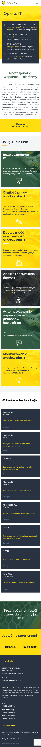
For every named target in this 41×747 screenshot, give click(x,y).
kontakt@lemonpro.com (11, 680)
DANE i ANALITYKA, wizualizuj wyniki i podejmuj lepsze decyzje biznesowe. (21, 46)
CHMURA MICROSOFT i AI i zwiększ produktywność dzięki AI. (20, 37)
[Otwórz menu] (37, 3)
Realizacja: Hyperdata (10, 743)
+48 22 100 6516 (8, 718)
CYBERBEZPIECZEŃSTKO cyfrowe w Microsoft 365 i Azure (19, 56)
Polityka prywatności (10, 739)
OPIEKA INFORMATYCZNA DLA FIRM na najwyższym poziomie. (22, 27)
